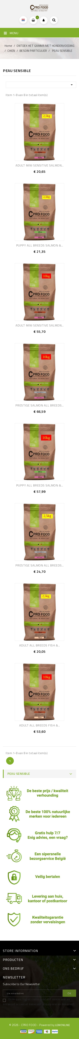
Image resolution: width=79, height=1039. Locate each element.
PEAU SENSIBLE (18, 773)
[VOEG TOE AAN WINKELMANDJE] (35, 176)
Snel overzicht (44, 176)
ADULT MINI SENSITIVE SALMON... (40, 165)
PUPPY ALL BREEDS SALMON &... (39, 245)
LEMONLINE (62, 1025)
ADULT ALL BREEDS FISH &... (39, 645)
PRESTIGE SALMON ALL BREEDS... (39, 405)
